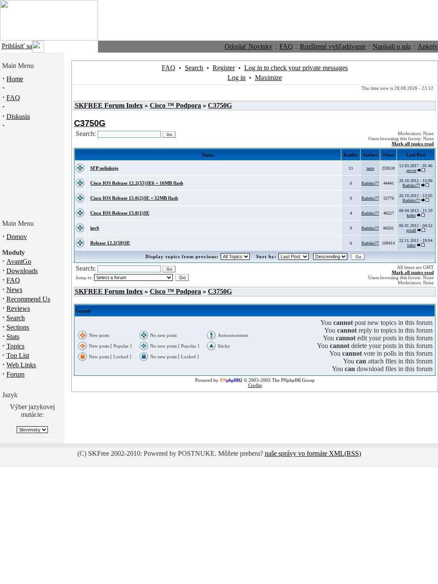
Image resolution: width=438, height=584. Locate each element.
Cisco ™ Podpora (175, 105)
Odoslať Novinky (248, 46)
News (14, 289)
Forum (15, 374)
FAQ (286, 46)
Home (14, 79)
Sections (17, 327)
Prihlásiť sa (17, 46)
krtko (411, 215)
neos (370, 168)
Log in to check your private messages (296, 67)
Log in (237, 77)
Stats (12, 336)
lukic (411, 245)
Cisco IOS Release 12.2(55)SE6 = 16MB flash (136, 183)
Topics (15, 346)
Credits (255, 385)
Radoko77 (370, 183)
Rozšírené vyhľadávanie (333, 46)
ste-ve (411, 170)
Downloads (22, 270)
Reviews (18, 308)
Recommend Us (28, 299)
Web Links (21, 365)
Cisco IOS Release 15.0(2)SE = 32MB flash (134, 198)
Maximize (268, 77)
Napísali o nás (392, 46)
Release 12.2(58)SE (110, 242)
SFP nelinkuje (104, 168)
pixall (411, 230)
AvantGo (18, 261)
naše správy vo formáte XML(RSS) (313, 453)
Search (15, 317)
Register (224, 67)
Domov (16, 236)
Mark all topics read (413, 143)
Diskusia (18, 116)
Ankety (427, 46)
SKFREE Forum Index (109, 105)
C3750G (220, 105)
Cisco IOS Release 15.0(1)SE (119, 212)
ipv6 (94, 227)
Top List (17, 355)
